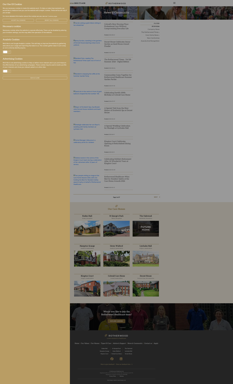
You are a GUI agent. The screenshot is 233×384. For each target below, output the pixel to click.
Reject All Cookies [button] (52, 20)
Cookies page (52, 16)
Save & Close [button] (35, 78)
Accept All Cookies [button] (18, 20)
